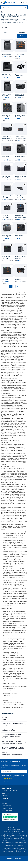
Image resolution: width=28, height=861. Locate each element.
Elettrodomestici (6, 805)
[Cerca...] (14, 7)
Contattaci (5, 795)
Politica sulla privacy (13, 827)
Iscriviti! (7, 781)
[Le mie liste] (21, 2)
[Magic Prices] (10, 2)
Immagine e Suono (7, 808)
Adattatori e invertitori (8, 698)
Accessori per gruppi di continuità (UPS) (13, 707)
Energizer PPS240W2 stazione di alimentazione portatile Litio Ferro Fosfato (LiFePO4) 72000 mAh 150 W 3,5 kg (14, 654)
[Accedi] (26, 2)
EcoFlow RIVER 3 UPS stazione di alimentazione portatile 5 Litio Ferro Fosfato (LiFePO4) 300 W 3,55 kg (15, 625)
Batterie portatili (7, 691)
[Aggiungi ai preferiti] (11, 41)
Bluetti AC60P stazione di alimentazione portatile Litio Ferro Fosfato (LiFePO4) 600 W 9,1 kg (15, 613)
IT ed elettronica (7, 11)
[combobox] (22, 32)
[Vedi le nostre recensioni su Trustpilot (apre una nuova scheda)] (10, 820)
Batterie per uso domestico (10, 693)
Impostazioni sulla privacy (14, 829)
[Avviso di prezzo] (24, 2)
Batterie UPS (6, 700)
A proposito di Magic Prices (9, 790)
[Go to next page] (17, 286)
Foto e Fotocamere (7, 810)
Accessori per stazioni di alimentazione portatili (15, 686)
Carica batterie (6, 695)
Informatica (5, 800)
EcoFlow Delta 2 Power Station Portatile (13, 668)
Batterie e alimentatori (17, 11)
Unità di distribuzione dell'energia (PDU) (13, 704)
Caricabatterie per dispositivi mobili (12, 702)
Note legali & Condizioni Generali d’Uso (14, 831)
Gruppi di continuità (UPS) (9, 688)
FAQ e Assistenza (6, 793)
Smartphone (5, 803)
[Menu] (1, 2)
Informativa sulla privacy (7, 778)
